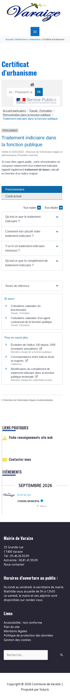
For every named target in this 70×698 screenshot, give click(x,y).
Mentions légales (15, 631)
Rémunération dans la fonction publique (27, 114)
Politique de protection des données (28, 635)
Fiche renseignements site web (31, 437)
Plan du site (12, 627)
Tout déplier (51, 207)
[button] (32, 219)
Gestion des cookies (17, 640)
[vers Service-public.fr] (36, 101)
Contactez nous (20, 459)
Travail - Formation (41, 110)
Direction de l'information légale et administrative (28, 400)
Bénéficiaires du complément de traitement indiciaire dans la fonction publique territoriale (32, 372)
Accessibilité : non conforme (23, 623)
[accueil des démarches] (32, 84)
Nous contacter (14, 564)
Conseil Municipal (28, 501)
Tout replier (30, 207)
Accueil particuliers (15, 110)
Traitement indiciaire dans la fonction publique (30, 118)
